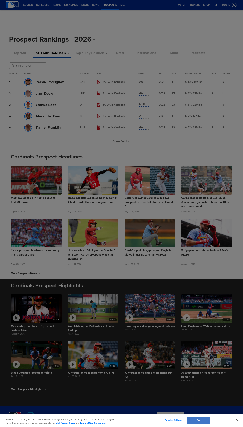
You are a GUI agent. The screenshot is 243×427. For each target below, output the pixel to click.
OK (198, 420)
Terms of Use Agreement (92, 423)
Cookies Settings (173, 420)
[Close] (237, 420)
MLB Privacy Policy (65, 423)
